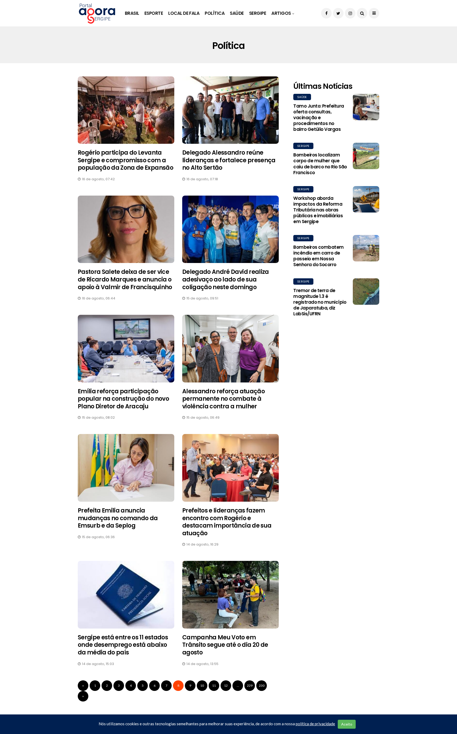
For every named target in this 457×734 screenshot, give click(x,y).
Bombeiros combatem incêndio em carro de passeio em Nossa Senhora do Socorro (318, 256)
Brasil (132, 13)
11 (214, 685)
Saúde (237, 13)
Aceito (346, 724)
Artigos (281, 13)
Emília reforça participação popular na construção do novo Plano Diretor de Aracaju (123, 398)
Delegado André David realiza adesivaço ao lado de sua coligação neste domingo (225, 279)
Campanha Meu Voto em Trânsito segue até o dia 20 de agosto (225, 645)
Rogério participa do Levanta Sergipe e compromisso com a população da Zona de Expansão (125, 160)
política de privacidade (315, 723)
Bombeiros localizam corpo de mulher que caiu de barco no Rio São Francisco (320, 164)
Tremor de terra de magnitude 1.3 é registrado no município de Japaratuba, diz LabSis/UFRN (319, 302)
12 (226, 685)
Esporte (153, 13)
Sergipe (257, 13)
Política (215, 13)
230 (261, 685)
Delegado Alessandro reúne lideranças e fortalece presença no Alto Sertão (229, 160)
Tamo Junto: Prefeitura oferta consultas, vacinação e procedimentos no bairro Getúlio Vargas (318, 117)
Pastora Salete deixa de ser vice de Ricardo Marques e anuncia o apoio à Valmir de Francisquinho (125, 279)
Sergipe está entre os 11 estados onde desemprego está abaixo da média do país (123, 645)
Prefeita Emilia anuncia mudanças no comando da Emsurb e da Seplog (118, 518)
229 (250, 685)
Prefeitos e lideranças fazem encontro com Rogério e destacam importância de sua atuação (226, 521)
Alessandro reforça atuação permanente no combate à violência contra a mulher (223, 398)
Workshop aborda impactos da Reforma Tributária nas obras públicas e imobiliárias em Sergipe (318, 210)
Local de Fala (183, 13)
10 (202, 685)
